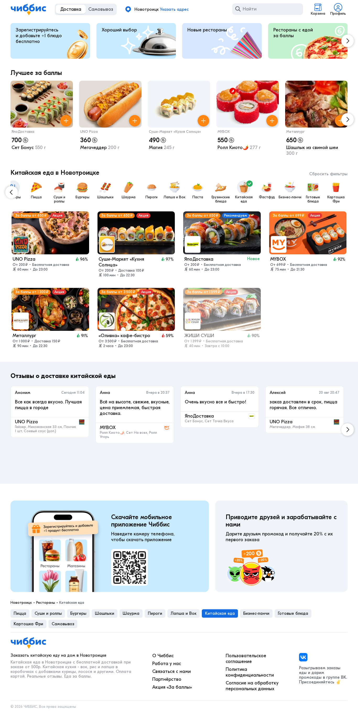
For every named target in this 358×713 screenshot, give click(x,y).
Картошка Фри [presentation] (28, 624)
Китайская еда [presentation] (220, 613)
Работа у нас (166, 663)
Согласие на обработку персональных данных (252, 686)
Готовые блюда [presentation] (293, 613)
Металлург (295, 131)
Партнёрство (166, 679)
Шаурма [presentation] (131, 613)
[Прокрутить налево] (11, 192)
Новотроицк (21, 603)
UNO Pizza (89, 131)
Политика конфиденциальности (250, 672)
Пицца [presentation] (20, 613)
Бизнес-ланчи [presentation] (256, 613)
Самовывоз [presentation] (63, 624)
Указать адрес (174, 9)
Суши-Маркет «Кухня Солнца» (175, 131)
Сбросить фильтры (328, 174)
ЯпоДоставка (23, 131)
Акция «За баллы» (172, 687)
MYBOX (224, 131)
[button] (41, 119)
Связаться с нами (171, 671)
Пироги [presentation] (155, 613)
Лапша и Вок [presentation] (184, 613)
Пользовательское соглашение (246, 658)
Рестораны (45, 603)
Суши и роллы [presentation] (48, 613)
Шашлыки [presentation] (104, 613)
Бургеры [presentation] (78, 613)
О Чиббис (163, 656)
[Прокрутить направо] (347, 41)
